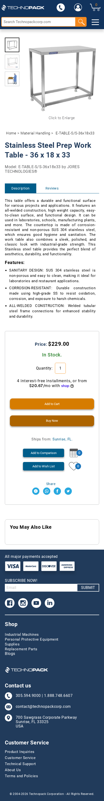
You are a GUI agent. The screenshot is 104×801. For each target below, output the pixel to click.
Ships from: (52, 439)
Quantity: (45, 368)
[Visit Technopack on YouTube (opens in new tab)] (36, 603)
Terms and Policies (21, 776)
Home (11, 133)
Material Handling (35, 133)
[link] (78, 7)
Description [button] (20, 188)
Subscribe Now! (21, 580)
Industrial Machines (22, 634)
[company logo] (23, 7)
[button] (12, 45)
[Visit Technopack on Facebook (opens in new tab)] (10, 603)
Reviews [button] (52, 188)
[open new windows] (36, 491)
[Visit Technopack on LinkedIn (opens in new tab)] (49, 603)
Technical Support (20, 764)
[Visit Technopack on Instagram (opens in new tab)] (23, 603)
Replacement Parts (21, 649)
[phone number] (60, 7)
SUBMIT (88, 587)
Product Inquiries (20, 752)
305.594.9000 (28, 696)
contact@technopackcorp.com (43, 706)
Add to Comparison (44, 453)
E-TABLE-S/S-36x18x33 (75, 133)
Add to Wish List (43, 466)
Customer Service (20, 758)
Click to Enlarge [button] (62, 118)
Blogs (10, 654)
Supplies (12, 644)
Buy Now (52, 420)
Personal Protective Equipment (32, 639)
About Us (13, 770)
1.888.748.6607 (58, 696)
